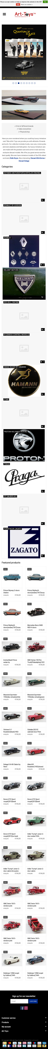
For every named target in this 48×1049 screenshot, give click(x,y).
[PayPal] (39, 1046)
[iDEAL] (4, 1043)
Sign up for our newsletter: (24, 996)
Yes (45, 2)
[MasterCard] (9, 1043)
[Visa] (14, 1043)
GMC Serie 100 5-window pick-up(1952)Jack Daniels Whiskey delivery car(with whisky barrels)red (11, 940)
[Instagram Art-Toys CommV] (26, 1008)
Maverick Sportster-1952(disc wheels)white (11, 696)
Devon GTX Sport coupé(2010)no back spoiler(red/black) (10, 835)
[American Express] (44, 1043)
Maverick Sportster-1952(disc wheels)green (35, 696)
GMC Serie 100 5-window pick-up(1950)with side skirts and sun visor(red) (35, 905)
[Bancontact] (19, 1043)
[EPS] (19, 1046)
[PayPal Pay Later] (44, 1046)
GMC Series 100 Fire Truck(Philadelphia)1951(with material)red (36, 661)
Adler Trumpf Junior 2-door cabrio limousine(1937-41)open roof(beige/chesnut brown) (35, 870)
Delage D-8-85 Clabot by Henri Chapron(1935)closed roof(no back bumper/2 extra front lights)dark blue (11, 766)
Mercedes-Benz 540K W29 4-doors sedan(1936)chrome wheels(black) (35, 626)
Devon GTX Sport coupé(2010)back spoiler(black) (9, 800)
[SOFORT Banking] (24, 1043)
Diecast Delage (24, 161)
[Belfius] (39, 1043)
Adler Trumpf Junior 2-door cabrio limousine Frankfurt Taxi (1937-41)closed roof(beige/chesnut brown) (11, 870)
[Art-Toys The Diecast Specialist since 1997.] (28, 14)
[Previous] (6, 53)
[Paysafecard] (29, 1046)
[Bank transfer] (34, 1046)
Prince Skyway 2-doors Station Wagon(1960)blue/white (12, 592)
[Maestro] (34, 1043)
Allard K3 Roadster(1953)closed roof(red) (35, 766)
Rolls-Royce (14, 158)
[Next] (41, 53)
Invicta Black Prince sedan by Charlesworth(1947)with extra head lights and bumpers (12, 661)
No (18, 4)
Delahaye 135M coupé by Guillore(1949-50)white (11, 974)
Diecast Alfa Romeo (38, 158)
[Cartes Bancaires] (24, 1046)
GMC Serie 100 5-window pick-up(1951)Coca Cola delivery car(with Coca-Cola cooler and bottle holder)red (35, 940)
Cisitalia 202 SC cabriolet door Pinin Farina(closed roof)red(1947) (34, 731)
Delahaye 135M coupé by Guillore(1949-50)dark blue (35, 974)
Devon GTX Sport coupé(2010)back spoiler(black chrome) (35, 800)
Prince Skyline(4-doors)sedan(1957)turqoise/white (36, 592)
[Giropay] (9, 1046)
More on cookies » (27, 4)
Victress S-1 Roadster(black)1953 (10, 731)
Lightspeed (34, 1040)
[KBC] (4, 1046)
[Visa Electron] (29, 1043)
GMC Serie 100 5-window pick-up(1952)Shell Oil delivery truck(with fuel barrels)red (11, 905)
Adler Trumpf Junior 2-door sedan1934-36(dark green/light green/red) (35, 835)
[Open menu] (4, 14)
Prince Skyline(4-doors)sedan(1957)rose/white (12, 626)
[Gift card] (14, 1046)
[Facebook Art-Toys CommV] (22, 1008)
